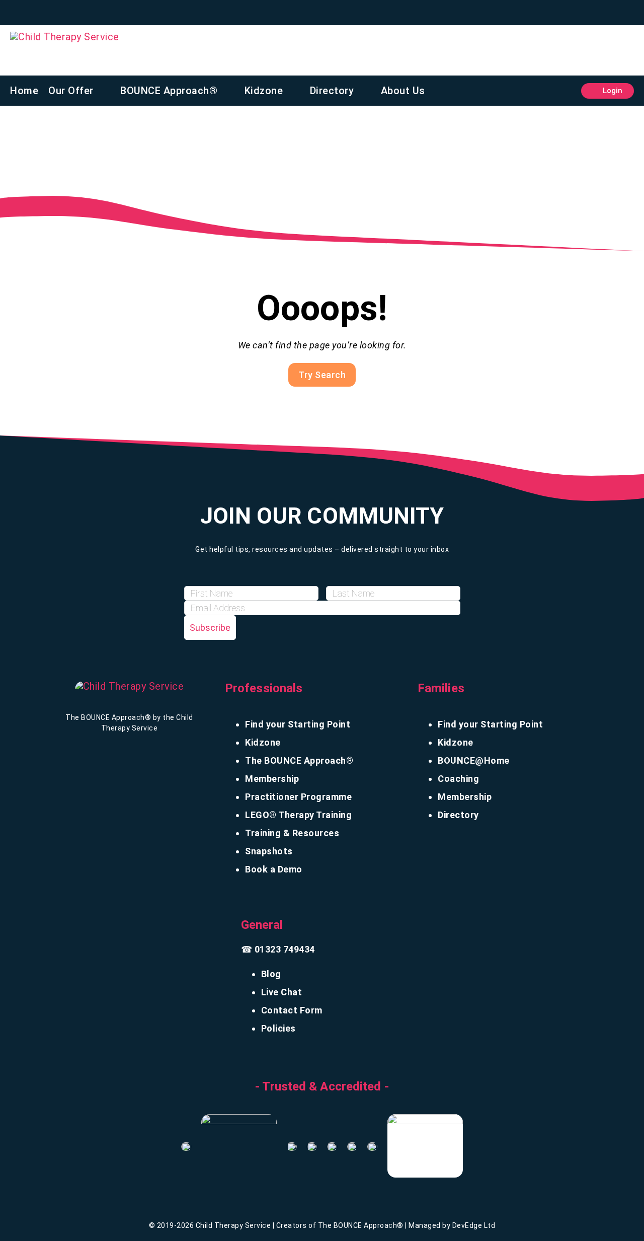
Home (24, 91)
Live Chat (281, 992)
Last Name (349, 576)
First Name (207, 576)
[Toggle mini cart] (566, 91)
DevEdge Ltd (474, 1225)
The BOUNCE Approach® (299, 760)
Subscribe (210, 627)
